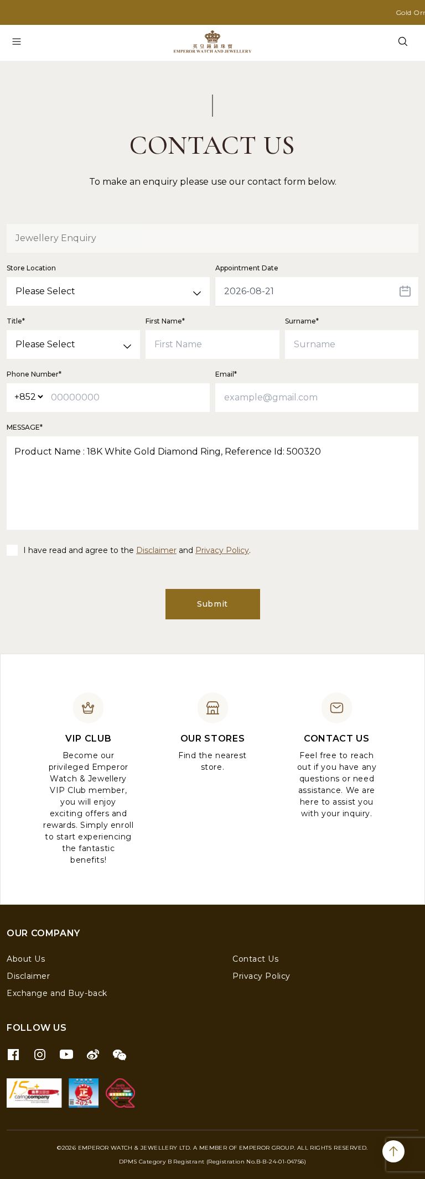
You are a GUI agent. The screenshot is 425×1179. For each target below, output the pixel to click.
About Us (26, 959)
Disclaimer (156, 550)
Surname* (302, 321)
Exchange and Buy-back (57, 993)
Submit (212, 604)
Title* (16, 321)
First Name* (165, 321)
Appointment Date (246, 268)
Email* (226, 374)
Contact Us (255, 959)
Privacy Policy (222, 550)
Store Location (31, 268)
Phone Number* (34, 374)
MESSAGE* (25, 427)
